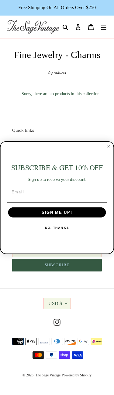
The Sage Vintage (47, 375)
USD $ (55, 303)
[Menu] (103, 27)
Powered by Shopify (77, 375)
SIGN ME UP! (57, 212)
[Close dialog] (108, 147)
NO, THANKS (57, 227)
